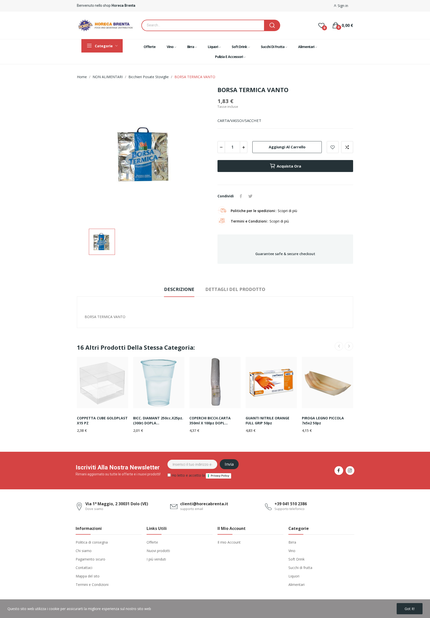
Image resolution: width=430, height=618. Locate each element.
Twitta (250, 196)
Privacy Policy (220, 475)
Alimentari (296, 584)
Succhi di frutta (300, 567)
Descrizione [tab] (179, 289)
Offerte (152, 542)
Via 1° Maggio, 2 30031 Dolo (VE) (116, 503)
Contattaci (84, 567)
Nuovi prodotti (158, 550)
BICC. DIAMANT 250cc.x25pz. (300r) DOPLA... (158, 420)
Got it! (410, 608)
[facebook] (338, 470)
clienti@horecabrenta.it (204, 503)
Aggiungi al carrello (287, 146)
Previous (339, 346)
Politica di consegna (92, 542)
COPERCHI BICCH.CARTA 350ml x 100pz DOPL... (210, 420)
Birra (292, 542)
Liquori (293, 576)
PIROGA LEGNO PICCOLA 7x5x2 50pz (323, 420)
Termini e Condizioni (92, 584)
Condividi (241, 196)
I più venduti (156, 559)
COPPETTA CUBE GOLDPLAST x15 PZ (102, 420)
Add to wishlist (333, 147)
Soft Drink (296, 559)
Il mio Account (229, 542)
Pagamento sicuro (90, 559)
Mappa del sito (88, 576)
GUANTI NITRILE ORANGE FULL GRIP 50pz (267, 420)
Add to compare (347, 147)
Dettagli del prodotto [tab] (235, 289)
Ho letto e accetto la (200, 475)
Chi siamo (84, 550)
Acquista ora (289, 166)
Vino (291, 550)
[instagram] (350, 470)
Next (349, 346)
